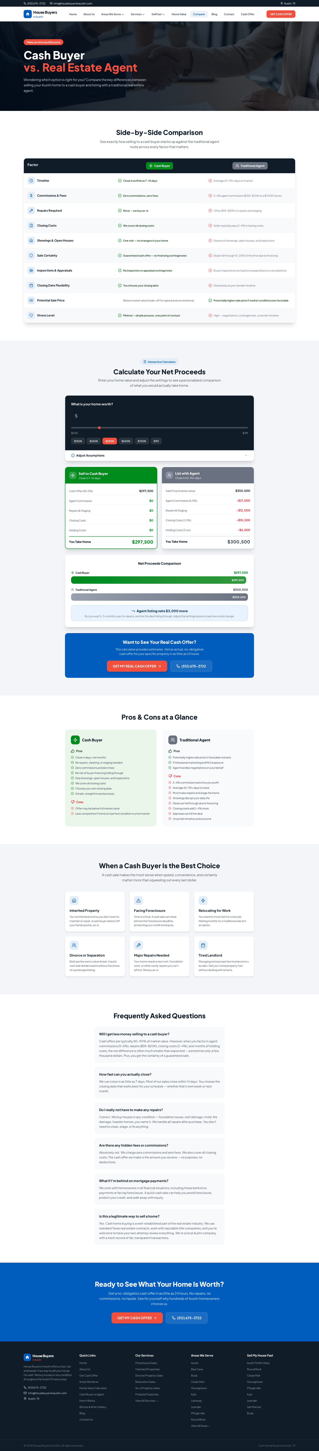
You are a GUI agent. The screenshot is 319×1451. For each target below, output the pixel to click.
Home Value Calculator (93, 1388)
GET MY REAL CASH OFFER (134, 666)
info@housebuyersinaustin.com (47, 1393)
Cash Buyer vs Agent (91, 1394)
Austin (194, 1362)
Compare (199, 14)
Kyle (193, 1394)
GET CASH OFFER (281, 14)
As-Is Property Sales (147, 1388)
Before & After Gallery (92, 1406)
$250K (94, 441)
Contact (229, 14)
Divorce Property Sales (149, 1375)
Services (136, 14)
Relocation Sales (145, 1381)
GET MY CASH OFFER (134, 1318)
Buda (194, 1375)
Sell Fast (157, 14)
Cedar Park (198, 1381)
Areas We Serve (111, 14)
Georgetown (199, 1388)
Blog (214, 14)
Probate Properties (147, 1394)
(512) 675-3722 (193, 666)
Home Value (179, 14)
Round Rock (198, 1419)
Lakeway (196, 1400)
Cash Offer (247, 14)
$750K (142, 441)
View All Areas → (200, 1425)
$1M (156, 441)
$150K (78, 441)
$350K (109, 441)
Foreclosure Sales (146, 1362)
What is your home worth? (92, 404)
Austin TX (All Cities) (258, 1362)
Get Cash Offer (88, 1375)
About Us (89, 14)
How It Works (87, 1400)
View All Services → (146, 1400)
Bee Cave (197, 1369)
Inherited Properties (147, 1369)
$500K (125, 441)
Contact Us (86, 1419)
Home (73, 14)
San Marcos (254, 1406)
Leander (196, 1406)
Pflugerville (198, 1413)
